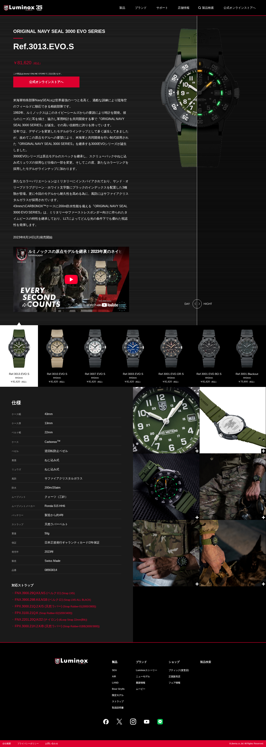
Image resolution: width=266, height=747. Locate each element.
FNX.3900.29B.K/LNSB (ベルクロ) (53, 599)
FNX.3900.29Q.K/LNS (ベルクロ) (45, 593)
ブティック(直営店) (179, 670)
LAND (115, 682)
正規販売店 (174, 676)
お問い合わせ (51, 743)
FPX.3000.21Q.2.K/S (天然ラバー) (55, 606)
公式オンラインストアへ (240, 7)
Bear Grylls (118, 689)
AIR (114, 676)
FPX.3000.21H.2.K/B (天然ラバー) (57, 626)
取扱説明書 (118, 707)
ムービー (140, 689)
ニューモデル (143, 676)
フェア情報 (174, 682)
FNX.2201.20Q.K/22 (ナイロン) (51, 619)
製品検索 (208, 7)
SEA (114, 670)
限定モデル (118, 695)
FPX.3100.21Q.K (43, 613)
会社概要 (6, 743)
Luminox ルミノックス (23, 7)
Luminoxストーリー (146, 670)
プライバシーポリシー (28, 743)
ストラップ (118, 701)
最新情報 (140, 682)
